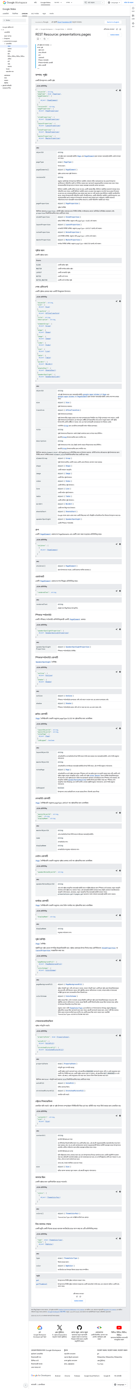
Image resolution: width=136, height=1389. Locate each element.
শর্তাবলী (33, 1384)
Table (48, 358)
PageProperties (52, 111)
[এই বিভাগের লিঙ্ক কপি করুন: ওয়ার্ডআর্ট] (46, 576)
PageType (56, 94)
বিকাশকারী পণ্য (36, 1357)
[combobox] (94, 2)
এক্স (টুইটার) (101, 1360)
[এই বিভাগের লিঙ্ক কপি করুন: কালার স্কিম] (47, 1177)
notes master (94, 776)
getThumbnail (41, 1284)
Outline (49, 675)
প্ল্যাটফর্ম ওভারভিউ (37, 1354)
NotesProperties (52, 132)
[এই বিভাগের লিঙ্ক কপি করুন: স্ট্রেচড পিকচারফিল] (54, 1101)
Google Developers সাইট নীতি (57, 1312)
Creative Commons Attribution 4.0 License (71, 1310)
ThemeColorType (76, 1008)
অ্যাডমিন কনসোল (69, 1354)
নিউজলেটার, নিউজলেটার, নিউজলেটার (109, 1357)
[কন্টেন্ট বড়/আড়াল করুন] (51, 45)
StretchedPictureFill (54, 1050)
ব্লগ (98, 1354)
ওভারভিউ (6, 14)
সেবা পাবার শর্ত (36, 1367)
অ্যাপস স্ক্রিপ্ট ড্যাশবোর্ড (71, 1357)
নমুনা (44, 14)
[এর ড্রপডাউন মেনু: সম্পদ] (72, 2)
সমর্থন (52, 14)
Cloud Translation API (64, 22)
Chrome (67, 1376)
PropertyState (62, 1037)
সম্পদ (68, 2)
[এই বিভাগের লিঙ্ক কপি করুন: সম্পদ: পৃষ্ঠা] (49, 75)
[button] (14, 30)
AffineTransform (52, 313)
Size (47, 307)
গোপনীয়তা (41, 1384)
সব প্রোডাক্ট (117, 1376)
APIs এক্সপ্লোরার (69, 1364)
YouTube (100, 1364)
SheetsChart (50, 370)
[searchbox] (14, 20)
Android (57, 1376)
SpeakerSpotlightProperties (57, 633)
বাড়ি (35, 2)
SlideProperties (52, 119)
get (37, 1280)
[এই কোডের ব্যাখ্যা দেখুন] (116, 90)
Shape (48, 332)
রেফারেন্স (25, 14)
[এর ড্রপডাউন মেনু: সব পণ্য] (61, 2)
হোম (36, 29)
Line (47, 351)
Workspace (21, 2)
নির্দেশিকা (15, 14)
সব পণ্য (56, 2)
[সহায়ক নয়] (120, 29)
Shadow (48, 682)
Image (48, 339)
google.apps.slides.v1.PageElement (72, 397)
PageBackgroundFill (53, 964)
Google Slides (45, 2)
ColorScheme (50, 970)
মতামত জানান (114, 35)
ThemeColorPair (53, 1197)
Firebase (77, 1376)
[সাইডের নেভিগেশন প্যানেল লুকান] (25, 1385)
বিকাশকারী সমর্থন (36, 1364)
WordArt (49, 364)
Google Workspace (47, 29)
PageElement (52, 100)
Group (48, 326)
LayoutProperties (53, 126)
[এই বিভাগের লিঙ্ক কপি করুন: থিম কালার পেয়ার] (53, 1224)
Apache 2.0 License (110, 1310)
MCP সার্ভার (35, 14)
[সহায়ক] (117, 29)
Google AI (107, 1376)
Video (48, 345)
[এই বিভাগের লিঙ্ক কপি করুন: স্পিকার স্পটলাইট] (53, 615)
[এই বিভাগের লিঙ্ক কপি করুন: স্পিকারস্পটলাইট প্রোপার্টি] (60, 657)
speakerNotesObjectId (77, 780)
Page (79, 156)
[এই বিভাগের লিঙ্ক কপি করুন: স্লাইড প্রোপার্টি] (49, 714)
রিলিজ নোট (35, 1360)
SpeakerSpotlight (52, 377)
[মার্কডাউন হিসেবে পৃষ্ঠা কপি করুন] (45, 39)
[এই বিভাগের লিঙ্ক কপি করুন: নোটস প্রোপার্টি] (50, 856)
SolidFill (50, 1043)
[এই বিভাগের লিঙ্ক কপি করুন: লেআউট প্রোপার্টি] (52, 798)
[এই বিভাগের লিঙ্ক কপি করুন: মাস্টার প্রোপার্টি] (50, 901)
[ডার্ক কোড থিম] (120, 90)
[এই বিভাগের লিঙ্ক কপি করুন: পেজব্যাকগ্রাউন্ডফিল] (55, 1021)
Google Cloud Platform (91, 1376)
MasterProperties (53, 138)
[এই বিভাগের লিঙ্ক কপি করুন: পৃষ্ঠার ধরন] (46, 250)
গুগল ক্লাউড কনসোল (70, 1360)
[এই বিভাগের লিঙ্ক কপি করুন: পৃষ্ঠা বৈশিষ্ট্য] (47, 939)
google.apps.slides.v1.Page (94, 394)
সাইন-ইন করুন (128, 2)
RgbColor (49, 1244)
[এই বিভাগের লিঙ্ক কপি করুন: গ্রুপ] (41, 530)
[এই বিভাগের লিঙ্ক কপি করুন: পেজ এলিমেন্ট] (50, 287)
